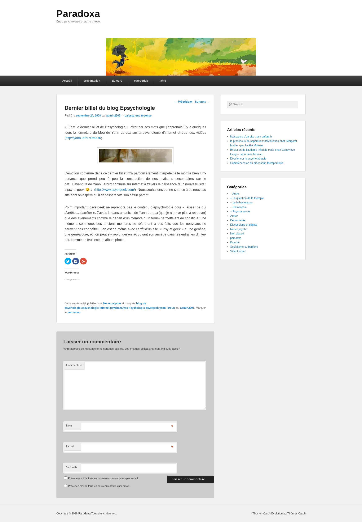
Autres (234, 215)
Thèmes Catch (296, 513)
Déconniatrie (237, 220)
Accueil (67, 80)
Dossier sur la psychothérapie (248, 158)
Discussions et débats (243, 224)
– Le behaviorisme (241, 202)
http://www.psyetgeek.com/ (115, 189)
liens (163, 80)
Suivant (202, 101)
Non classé (237, 233)
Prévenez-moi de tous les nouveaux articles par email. (99, 486)
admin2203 (113, 115)
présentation (92, 80)
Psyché (234, 242)
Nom (69, 425)
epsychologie (90, 307)
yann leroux (167, 307)
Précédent (183, 101)
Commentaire (74, 365)
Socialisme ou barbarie (244, 246)
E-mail (70, 446)
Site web (71, 467)
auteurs (117, 80)
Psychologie (137, 307)
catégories (141, 80)
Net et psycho (112, 303)
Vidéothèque (237, 251)
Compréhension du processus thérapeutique (256, 163)
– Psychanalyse (240, 211)
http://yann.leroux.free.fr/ (83, 138)
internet (104, 307)
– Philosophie (238, 207)
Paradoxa (78, 13)
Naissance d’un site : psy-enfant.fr (251, 136)
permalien (73, 312)
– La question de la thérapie (247, 198)
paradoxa (235, 237)
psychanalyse (119, 307)
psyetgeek (152, 307)
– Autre (234, 193)
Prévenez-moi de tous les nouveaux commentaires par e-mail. (103, 478)
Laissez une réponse (138, 115)
